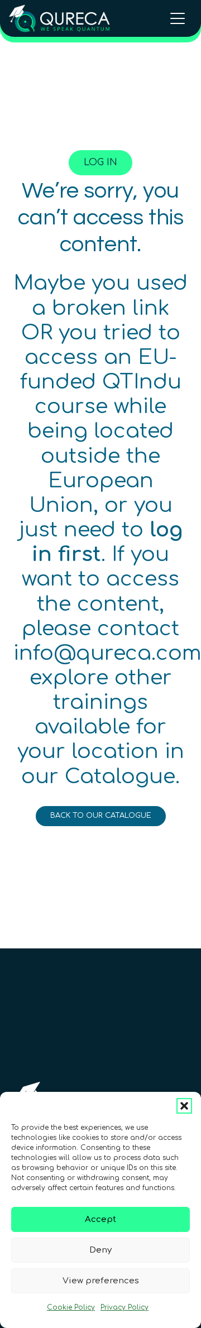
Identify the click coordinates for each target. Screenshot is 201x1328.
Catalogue (120, 776)
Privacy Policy (124, 1307)
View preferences (101, 1281)
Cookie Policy (71, 1307)
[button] (184, 1105)
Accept (100, 1219)
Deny (100, 1250)
